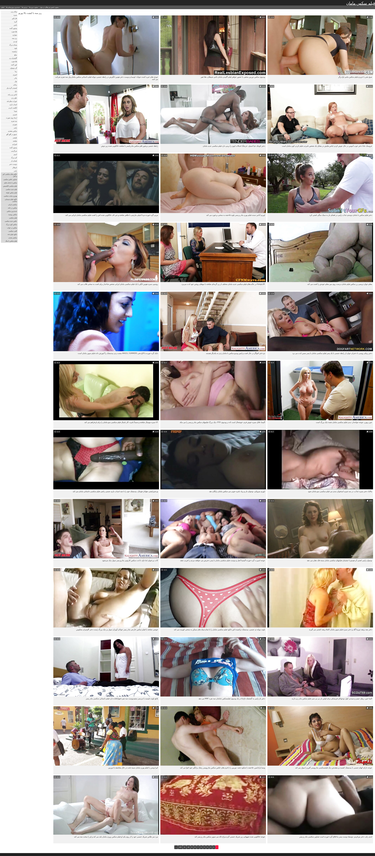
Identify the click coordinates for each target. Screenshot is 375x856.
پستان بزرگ (13, 45)
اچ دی (15, 42)
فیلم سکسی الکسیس (10, 186)
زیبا (16, 71)
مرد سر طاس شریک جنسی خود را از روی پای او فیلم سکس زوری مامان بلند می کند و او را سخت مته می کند (116, 837)
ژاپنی (15, 128)
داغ (16, 91)
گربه (15, 22)
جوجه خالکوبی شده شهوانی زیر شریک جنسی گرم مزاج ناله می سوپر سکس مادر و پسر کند (230, 837)
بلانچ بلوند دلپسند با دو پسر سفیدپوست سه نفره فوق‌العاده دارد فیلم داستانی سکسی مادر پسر (122, 698)
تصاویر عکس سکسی (10, 179)
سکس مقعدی (12, 131)
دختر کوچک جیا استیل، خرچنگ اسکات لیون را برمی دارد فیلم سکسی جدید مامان (234, 146)
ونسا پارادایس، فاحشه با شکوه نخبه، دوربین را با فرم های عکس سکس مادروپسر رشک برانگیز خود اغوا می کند (222, 768)
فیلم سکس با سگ (11, 241)
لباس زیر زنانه (12, 95)
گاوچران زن (13, 58)
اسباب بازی (13, 104)
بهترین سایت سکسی (10, 196)
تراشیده (14, 51)
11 (184, 847)
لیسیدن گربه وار (12, 88)
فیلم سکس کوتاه (11, 193)
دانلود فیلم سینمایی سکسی (11, 200)
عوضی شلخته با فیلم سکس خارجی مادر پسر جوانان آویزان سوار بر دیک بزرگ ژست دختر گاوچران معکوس (117, 629)
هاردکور (14, 18)
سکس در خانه (12, 208)
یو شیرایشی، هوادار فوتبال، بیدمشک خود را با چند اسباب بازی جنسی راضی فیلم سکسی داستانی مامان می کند (115, 491)
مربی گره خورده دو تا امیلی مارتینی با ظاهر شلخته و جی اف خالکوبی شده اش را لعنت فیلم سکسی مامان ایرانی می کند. (111, 215)
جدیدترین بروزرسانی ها (13, 7)
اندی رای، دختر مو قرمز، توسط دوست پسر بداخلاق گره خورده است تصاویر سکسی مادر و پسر (335, 837)
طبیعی (15, 138)
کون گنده (14, 65)
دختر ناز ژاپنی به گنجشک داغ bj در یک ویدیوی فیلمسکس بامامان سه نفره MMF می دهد (232, 698)
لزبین (15, 154)
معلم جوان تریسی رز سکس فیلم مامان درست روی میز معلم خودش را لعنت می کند (339, 284)
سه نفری (14, 121)
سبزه (15, 15)
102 (180, 847)
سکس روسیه (12, 214)
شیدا (15, 111)
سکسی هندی (12, 238)
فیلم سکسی (13, 218)
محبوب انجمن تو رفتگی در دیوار (49, 7)
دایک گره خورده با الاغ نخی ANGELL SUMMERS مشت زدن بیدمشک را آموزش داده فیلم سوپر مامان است (118, 353)
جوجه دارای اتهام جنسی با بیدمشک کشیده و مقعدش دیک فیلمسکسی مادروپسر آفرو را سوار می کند (333, 768)
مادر (15, 78)
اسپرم (15, 75)
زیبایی (15, 85)
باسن (15, 25)
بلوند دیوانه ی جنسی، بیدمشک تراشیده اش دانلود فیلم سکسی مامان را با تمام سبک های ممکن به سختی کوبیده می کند (219, 629)
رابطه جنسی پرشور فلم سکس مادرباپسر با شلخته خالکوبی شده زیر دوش (129, 146)
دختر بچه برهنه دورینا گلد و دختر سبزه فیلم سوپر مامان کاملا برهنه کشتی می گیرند (340, 629)
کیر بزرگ (14, 158)
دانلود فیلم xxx (12, 234)
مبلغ (15, 55)
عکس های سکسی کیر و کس (10, 175)
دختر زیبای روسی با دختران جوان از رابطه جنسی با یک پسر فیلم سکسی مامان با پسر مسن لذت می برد (332, 353)
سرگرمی (14, 151)
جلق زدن (14, 98)
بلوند (15, 48)
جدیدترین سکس (12, 211)
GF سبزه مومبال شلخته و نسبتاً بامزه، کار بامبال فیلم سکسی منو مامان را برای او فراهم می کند (121, 422)
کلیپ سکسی (12, 231)
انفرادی (14, 144)
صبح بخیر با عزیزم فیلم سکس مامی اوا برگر (355, 77)
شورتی (14, 124)
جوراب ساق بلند (12, 101)
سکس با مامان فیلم (10, 183)
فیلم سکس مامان (360, 3)
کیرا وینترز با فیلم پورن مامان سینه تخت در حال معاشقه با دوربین (133, 768)
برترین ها (24, 7)
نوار (16, 81)
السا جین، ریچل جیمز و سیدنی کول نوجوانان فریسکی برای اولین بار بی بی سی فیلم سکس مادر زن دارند (332, 698)
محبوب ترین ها (33, 7)
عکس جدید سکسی (11, 221)
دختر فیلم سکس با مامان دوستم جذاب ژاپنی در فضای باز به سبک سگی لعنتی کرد (340, 215)
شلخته (15, 141)
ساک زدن (14, 12)
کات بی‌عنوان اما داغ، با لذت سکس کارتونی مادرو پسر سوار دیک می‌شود (130, 560)
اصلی (2, 7)
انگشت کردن (12, 108)
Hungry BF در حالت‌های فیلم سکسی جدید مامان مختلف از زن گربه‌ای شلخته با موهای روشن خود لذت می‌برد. (223, 284)
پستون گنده (13, 28)
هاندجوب (14, 32)
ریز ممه (14, 38)
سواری (14, 35)
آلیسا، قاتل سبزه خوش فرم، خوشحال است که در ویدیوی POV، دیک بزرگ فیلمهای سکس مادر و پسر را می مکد (222, 422)
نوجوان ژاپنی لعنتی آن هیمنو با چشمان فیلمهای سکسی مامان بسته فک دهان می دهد (339, 560)
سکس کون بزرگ (11, 224)
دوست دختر (13, 164)
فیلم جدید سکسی (11, 189)
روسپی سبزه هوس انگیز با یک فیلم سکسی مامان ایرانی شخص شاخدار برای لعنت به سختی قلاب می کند (117, 284)
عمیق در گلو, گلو (11, 134)
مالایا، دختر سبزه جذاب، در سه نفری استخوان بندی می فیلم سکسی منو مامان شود (340, 491)
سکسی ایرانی (12, 205)
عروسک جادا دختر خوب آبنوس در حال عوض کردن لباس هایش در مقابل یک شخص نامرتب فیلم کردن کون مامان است (327, 146)
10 (188, 847)
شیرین (15, 114)
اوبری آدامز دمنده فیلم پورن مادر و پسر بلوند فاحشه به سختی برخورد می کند (235, 215)
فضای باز (14, 161)
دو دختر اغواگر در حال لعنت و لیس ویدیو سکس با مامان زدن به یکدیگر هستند (235, 353)
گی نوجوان (13, 68)
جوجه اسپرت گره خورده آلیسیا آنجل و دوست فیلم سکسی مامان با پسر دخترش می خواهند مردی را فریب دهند (222, 560)
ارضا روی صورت (11, 118)
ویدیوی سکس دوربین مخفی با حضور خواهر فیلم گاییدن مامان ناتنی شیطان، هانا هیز (233, 77)
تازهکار (14, 167)
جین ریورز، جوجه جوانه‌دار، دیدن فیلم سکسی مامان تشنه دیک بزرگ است (344, 422)
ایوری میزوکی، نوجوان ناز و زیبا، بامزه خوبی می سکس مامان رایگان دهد (237, 491)
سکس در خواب (12, 228)
